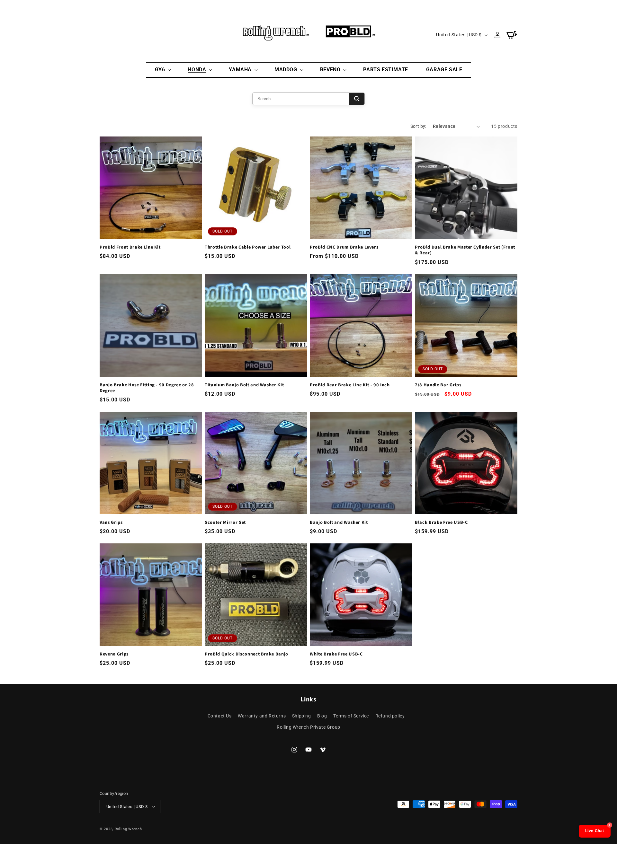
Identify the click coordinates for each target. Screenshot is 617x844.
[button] (162, 70)
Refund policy (390, 715)
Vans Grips (111, 522)
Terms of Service (351, 715)
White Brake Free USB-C (336, 654)
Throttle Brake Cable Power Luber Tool (248, 247)
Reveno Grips (114, 654)
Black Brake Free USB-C (441, 522)
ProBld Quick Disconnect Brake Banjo (246, 654)
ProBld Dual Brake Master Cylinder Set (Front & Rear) (465, 250)
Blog (322, 715)
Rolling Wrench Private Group (308, 727)
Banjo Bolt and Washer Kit (339, 522)
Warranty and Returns (262, 715)
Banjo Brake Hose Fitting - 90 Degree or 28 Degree (147, 388)
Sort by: (418, 126)
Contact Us (220, 715)
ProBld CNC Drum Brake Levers (344, 247)
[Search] (356, 99)
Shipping (301, 715)
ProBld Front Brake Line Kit (130, 247)
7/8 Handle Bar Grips (438, 385)
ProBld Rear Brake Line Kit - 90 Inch (350, 385)
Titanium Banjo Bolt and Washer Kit (244, 385)
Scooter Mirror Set (225, 522)
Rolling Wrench (128, 829)
